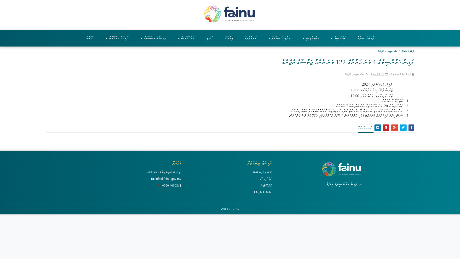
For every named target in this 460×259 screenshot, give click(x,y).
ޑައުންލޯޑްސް (187, 38)
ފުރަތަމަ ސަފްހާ (365, 38)
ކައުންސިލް (339, 38)
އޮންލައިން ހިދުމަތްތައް (261, 172)
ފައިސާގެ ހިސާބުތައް (155, 38)
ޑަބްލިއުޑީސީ (312, 38)
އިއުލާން (228, 38)
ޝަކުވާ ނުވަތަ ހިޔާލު (262, 192)
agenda (392, 51)
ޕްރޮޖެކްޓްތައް (265, 185)
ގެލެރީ (209, 38)
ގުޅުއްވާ (90, 38)
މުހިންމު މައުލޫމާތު (119, 38)
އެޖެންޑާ (381, 51)
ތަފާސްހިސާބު (265, 179)
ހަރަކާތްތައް (250, 38)
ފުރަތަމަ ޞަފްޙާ (407, 51)
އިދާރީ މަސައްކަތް (280, 38)
